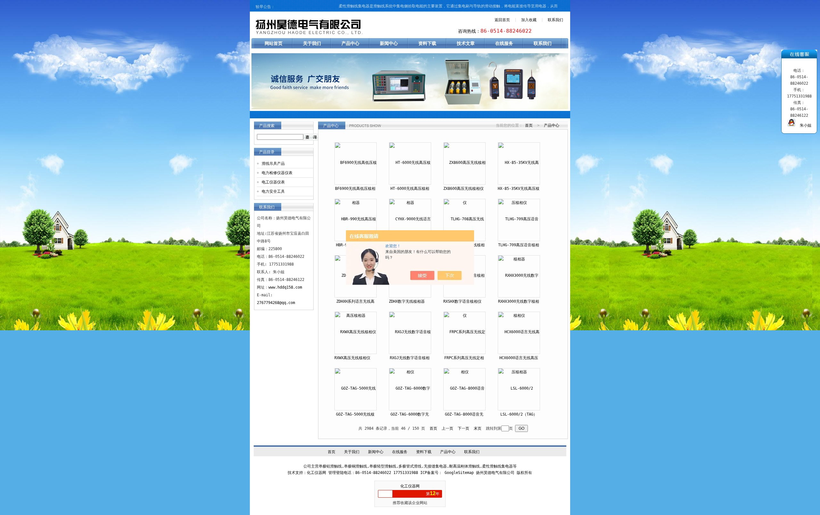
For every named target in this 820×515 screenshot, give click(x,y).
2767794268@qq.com (276, 302)
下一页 (463, 428)
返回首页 (502, 20)
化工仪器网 (410, 486)
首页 (529, 125)
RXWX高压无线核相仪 (352, 358)
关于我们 (312, 43)
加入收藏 (529, 20)
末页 (477, 428)
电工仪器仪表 (273, 182)
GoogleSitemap (459, 472)
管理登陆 (336, 472)
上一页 (447, 428)
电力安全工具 (273, 191)
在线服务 (504, 43)
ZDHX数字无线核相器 (407, 301)
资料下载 (427, 43)
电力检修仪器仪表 (277, 173)
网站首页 (274, 43)
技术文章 (466, 43)
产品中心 (350, 43)
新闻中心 (389, 43)
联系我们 (555, 20)
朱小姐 (803, 125)
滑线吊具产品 (273, 163)
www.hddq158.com (285, 287)
